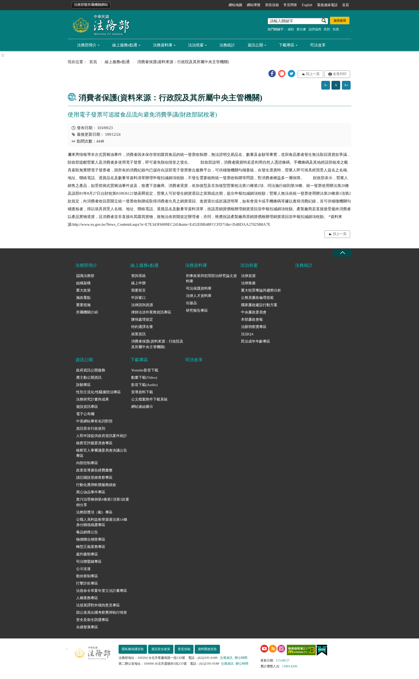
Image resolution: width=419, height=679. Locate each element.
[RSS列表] (273, 649)
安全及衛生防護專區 (92, 620)
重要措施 (83, 305)
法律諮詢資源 (142, 305)
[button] (272, 73)
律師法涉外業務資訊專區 (151, 312)
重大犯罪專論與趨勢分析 (261, 290)
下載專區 (286, 45)
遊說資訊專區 (87, 407)
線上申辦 (138, 283)
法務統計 (227, 45)
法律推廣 (248, 283)
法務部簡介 (87, 45)
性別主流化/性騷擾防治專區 (98, 392)
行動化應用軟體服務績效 (96, 485)
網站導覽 (253, 5)
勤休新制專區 (87, 576)
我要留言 (138, 290)
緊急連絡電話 (327, 5)
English (307, 5)
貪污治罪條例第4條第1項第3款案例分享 (102, 502)
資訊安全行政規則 (90, 428)
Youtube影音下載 (144, 370)
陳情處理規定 (142, 319)
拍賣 (336, 29)
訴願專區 (83, 385)
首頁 (345, 5)
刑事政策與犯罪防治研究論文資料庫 (211, 278)
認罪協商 (315, 29)
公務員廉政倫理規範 (257, 298)
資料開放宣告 (207, 649)
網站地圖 (235, 5)
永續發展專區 (87, 627)
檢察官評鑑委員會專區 (94, 443)
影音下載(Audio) (144, 385)
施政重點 (83, 298)
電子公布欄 (85, 414)
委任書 (301, 29)
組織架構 (83, 283)
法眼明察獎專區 (253, 327)
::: (66, 4)
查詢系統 (138, 276)
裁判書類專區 (87, 554)
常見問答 (290, 5)
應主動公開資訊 (89, 377)
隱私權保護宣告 (133, 649)
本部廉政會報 (252, 319)
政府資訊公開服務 (90, 370)
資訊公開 (255, 45)
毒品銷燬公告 (87, 532)
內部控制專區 (87, 463)
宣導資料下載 (142, 392)
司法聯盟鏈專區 (89, 561)
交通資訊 (226, 658)
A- (326, 85)
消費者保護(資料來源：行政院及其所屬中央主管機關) (157, 344)
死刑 (327, 29)
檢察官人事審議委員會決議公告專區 (101, 453)
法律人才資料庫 (198, 296)
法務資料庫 (162, 45)
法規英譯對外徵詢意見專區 (98, 605)
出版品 (191, 303)
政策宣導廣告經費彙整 (94, 470)
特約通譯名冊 (142, 327)
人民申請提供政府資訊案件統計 (101, 436)
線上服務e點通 (124, 45)
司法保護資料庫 (198, 288)
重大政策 (83, 290)
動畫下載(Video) (144, 377)
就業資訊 (138, 334)
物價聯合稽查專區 (90, 539)
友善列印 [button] (339, 74)
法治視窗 (196, 45)
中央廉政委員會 (253, 312)
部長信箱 (272, 5)
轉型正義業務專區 (90, 547)
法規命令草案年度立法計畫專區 (101, 591)
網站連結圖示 (142, 407)
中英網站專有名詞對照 (94, 421)
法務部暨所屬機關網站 (91, 5)
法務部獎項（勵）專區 (94, 512)
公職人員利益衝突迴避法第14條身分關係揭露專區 (101, 522)
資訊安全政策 (160, 649)
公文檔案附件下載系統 (149, 399)
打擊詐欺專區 (87, 583)
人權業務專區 (87, 598)
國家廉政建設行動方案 (259, 305)
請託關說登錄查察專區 (94, 477)
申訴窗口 (138, 298)
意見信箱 (184, 649)
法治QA (247, 334)
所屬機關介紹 (87, 312)
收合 (342, 253)
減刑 (291, 29)
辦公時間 (241, 658)
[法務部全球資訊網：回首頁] (99, 24)
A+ (346, 85)
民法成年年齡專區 (255, 341)
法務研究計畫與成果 (92, 399)
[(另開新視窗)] (264, 649)
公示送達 (83, 569)
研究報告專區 (197, 310)
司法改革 (318, 45)
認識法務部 (85, 276)
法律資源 (248, 276)
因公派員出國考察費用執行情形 (101, 612)
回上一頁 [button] (313, 74)
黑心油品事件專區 (90, 492)
